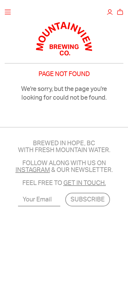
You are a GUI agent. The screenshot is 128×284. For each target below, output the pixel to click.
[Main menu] (8, 12)
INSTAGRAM (33, 170)
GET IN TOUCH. (84, 183)
